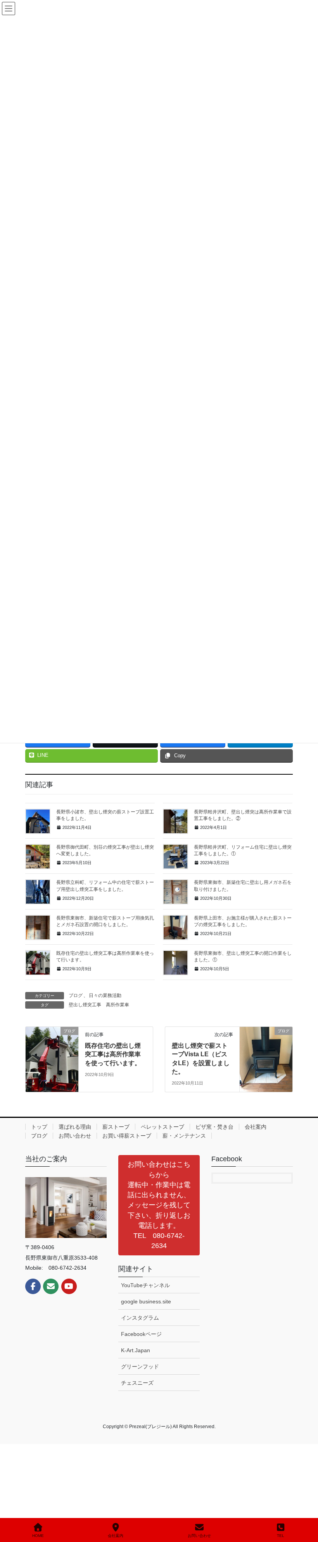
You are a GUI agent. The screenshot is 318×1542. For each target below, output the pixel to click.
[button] (159, 1205)
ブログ (76, 995)
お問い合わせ (75, 1136)
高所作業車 (117, 1004)
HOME (38, 1535)
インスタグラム (140, 1318)
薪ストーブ (116, 1127)
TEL (280, 1535)
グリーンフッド (140, 1366)
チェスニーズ (137, 1383)
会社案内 (255, 1127)
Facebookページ (141, 1334)
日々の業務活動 (105, 995)
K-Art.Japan (135, 1350)
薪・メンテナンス (184, 1136)
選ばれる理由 (75, 1127)
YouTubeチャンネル (145, 1285)
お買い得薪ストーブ (126, 1136)
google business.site (146, 1301)
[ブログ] (52, 1055)
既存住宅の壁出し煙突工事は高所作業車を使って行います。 (113, 1054)
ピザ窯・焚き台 (214, 1127)
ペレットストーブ (162, 1127)
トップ (39, 1127)
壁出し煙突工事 (85, 1004)
